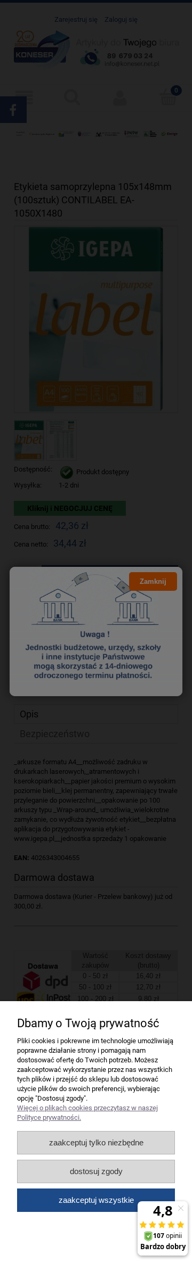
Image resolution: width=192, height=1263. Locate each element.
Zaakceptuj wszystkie (96, 1199)
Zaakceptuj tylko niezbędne (96, 1142)
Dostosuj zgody (96, 1171)
